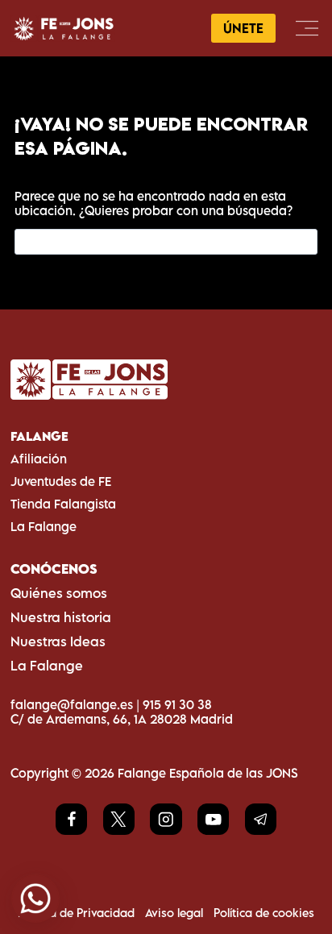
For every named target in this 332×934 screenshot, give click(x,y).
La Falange (43, 526)
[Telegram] (260, 819)
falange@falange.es (71, 704)
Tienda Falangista (63, 503)
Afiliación (38, 458)
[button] (35, 898)
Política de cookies (264, 912)
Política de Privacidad (76, 912)
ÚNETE (243, 28)
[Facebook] (71, 819)
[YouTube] (213, 819)
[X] (119, 819)
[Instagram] (165, 819)
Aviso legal (174, 912)
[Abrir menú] (307, 27)
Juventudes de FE (60, 481)
